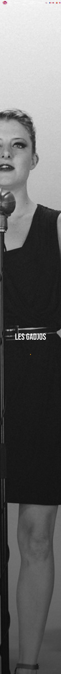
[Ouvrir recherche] (46, 3)
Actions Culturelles (32, 3)
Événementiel (41, 3)
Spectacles (17, 3)
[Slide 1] (30, 354)
